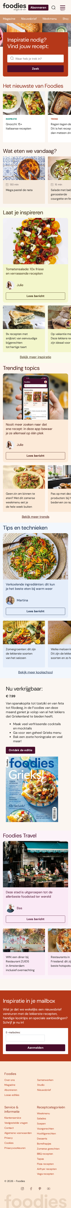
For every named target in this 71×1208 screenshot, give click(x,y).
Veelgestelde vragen (16, 1122)
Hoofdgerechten (46, 1133)
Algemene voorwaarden (18, 1133)
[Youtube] (49, 1189)
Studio (40, 1084)
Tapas (40, 1158)
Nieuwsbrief (29, 19)
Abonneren (38, 7)
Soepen (41, 1123)
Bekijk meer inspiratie (35, 357)
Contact (9, 1128)
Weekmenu (49, 19)
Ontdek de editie (20, 750)
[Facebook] (31, 1189)
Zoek (35, 69)
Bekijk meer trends (35, 517)
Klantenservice (12, 1117)
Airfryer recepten (47, 1169)
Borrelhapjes (44, 1143)
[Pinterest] (40, 1189)
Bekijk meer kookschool (35, 672)
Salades (41, 1118)
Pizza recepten (45, 1163)
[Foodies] (14, 7)
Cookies (8, 1143)
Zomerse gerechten (48, 1148)
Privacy (8, 1137)
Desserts (42, 1138)
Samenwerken (45, 1080)
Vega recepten (45, 1173)
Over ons (9, 1080)
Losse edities (11, 1095)
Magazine (9, 19)
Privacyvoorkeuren (14, 1148)
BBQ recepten (45, 1153)
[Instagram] (22, 1189)
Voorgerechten (45, 1128)
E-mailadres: (13, 1032)
